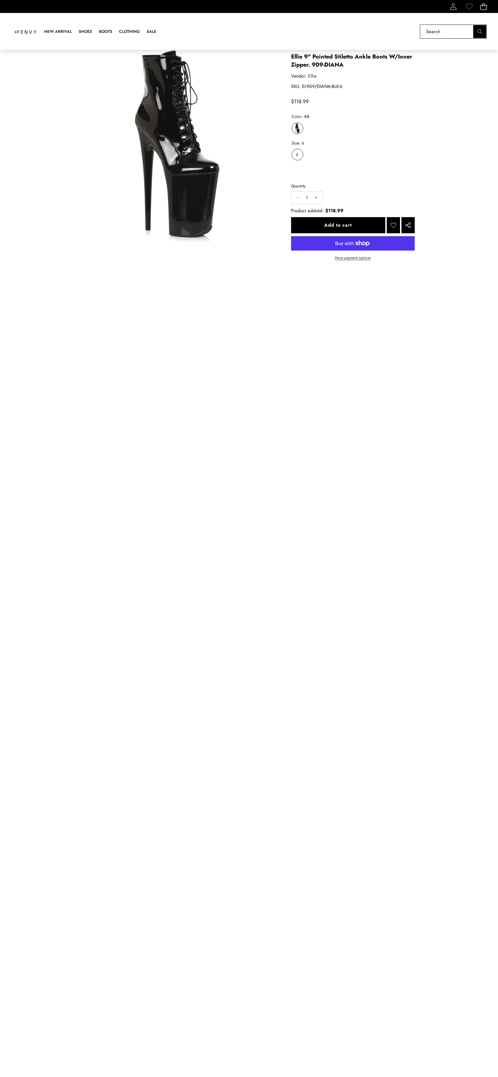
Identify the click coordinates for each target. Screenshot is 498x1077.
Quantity (298, 186)
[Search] (479, 31)
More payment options (353, 257)
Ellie (312, 76)
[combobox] (453, 31)
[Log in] (453, 6)
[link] (469, 6)
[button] (483, 6)
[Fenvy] (25, 31)
